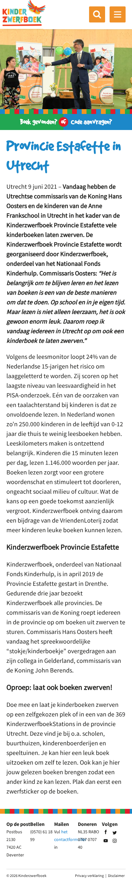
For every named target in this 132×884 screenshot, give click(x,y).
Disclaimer (116, 875)
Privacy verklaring (89, 875)
